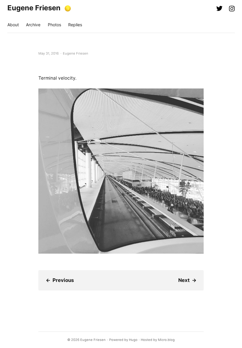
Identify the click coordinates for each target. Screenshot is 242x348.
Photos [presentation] (54, 24)
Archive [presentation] (33, 24)
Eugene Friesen (33, 8)
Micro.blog (166, 340)
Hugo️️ (133, 340)
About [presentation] (13, 24)
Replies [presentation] (75, 24)
